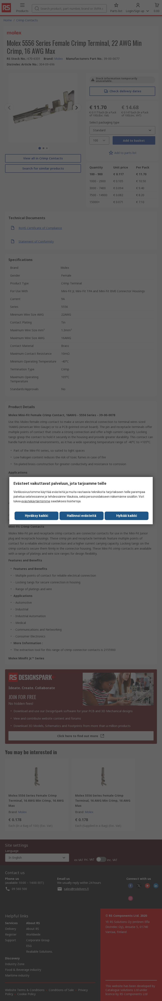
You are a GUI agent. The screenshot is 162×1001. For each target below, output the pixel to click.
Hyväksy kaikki (36, 516)
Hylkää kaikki (126, 516)
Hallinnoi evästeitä (81, 516)
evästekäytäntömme (35, 501)
